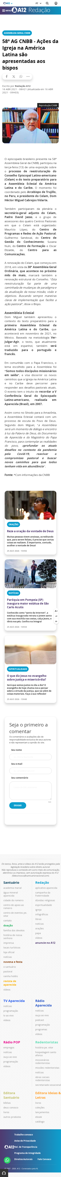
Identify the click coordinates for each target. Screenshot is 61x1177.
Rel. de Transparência (25, 1146)
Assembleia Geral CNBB (17, 33)
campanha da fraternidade (42, 894)
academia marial (12, 887)
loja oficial (8, 952)
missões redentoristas (47, 1067)
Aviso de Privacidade (25, 1140)
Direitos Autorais (23, 1159)
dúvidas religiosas (45, 900)
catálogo (39, 1121)
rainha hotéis (10, 976)
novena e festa (12, 962)
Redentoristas (46, 1042)
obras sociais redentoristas (42, 1079)
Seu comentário (19, 777)
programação (10, 1010)
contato (7, 920)
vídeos (6, 989)
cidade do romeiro (13, 900)
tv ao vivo (8, 1015)
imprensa (8, 942)
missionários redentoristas (42, 1061)
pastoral (7, 971)
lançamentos (42, 1112)
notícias (7, 956)
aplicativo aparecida (46, 887)
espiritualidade (43, 905)
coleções (40, 1107)
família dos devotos (14, 930)
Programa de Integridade (27, 1153)
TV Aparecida (14, 1001)
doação (8, 925)
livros (6, 1112)
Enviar (18, 805)
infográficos (41, 914)
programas (41, 1029)
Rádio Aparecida (43, 1003)
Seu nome (16, 749)
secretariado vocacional (48, 1084)
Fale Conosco (44, 1159)
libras (38, 919)
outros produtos (12, 1116)
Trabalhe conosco (23, 1134)
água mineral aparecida (10, 894)
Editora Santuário (11, 1095)
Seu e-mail (16, 763)
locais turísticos (11, 947)
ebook (38, 1116)
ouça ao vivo (42, 1015)
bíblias (7, 1102)
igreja (38, 909)
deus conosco (10, 1107)
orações (39, 928)
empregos (8, 1047)
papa (38, 933)
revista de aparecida (9, 982)
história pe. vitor (44, 1047)
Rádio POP (11, 1042)
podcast (39, 1020)
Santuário (11, 882)
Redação (42, 882)
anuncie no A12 (45, 943)
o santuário (9, 966)
